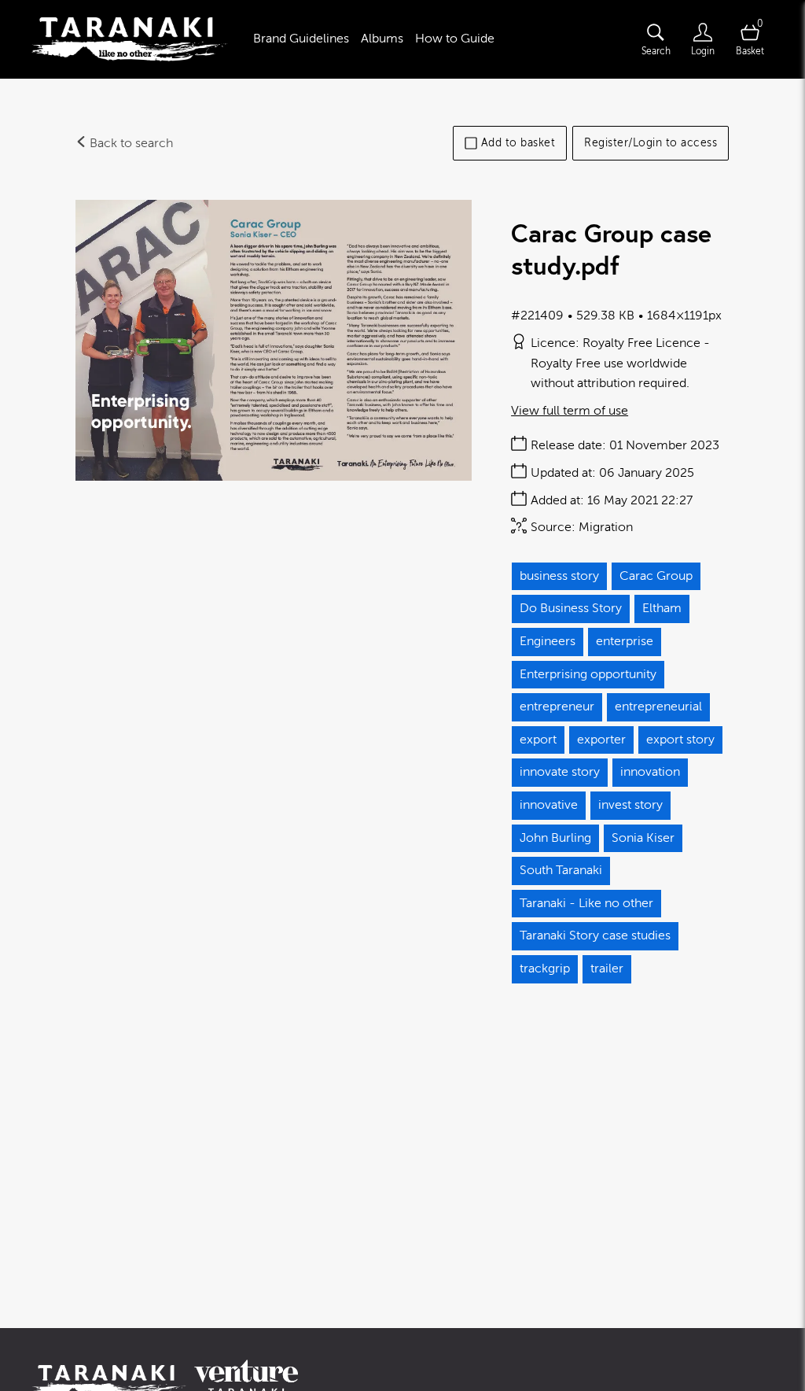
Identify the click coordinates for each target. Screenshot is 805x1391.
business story (559, 576)
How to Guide (454, 38)
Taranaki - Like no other (586, 903)
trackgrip (545, 968)
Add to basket (518, 143)
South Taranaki (561, 870)
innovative (549, 805)
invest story (630, 805)
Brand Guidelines (301, 38)
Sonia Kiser (643, 838)
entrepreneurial (658, 706)
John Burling (555, 838)
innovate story (560, 772)
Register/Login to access (650, 143)
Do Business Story (571, 608)
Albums (382, 38)
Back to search (129, 143)
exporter (601, 739)
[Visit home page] (129, 39)
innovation (650, 772)
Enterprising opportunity (588, 674)
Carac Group (656, 576)
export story (680, 739)
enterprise (624, 641)
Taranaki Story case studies (595, 935)
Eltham (662, 608)
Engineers (547, 641)
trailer (606, 968)
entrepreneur (557, 706)
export (538, 739)
